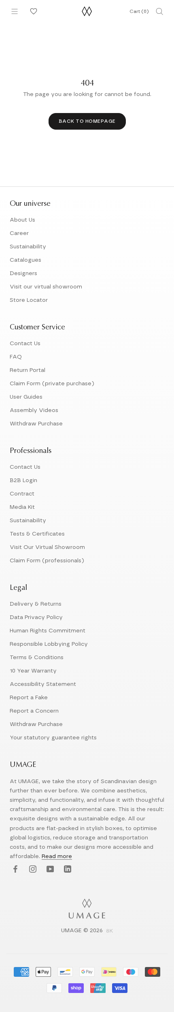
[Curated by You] (32, 11)
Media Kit (22, 507)
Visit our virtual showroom (46, 287)
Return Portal (27, 370)
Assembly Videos (34, 410)
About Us (22, 220)
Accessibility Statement (43, 684)
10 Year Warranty (33, 671)
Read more (57, 856)
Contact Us (25, 343)
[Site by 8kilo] (109, 931)
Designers (23, 273)
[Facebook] (14, 869)
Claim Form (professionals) (47, 561)
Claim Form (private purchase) (52, 383)
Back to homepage (87, 121)
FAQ (16, 357)
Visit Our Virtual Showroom (47, 547)
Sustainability (28, 247)
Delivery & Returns (36, 604)
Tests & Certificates (37, 534)
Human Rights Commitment (47, 631)
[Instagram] (31, 869)
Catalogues (25, 260)
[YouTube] (49, 869)
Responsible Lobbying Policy (49, 644)
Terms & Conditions (37, 657)
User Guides (26, 397)
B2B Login (23, 480)
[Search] (159, 11)
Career (19, 233)
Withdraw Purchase (36, 424)
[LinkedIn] (66, 869)
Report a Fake (29, 697)
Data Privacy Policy (36, 617)
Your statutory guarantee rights (53, 738)
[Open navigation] (14, 11)
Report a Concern (34, 711)
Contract (22, 494)
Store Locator (29, 300)
